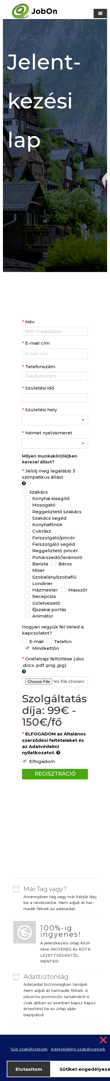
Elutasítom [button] (29, 1069)
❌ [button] (103, 1040)
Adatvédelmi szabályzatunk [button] (78, 1049)
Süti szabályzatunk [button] (29, 1049)
